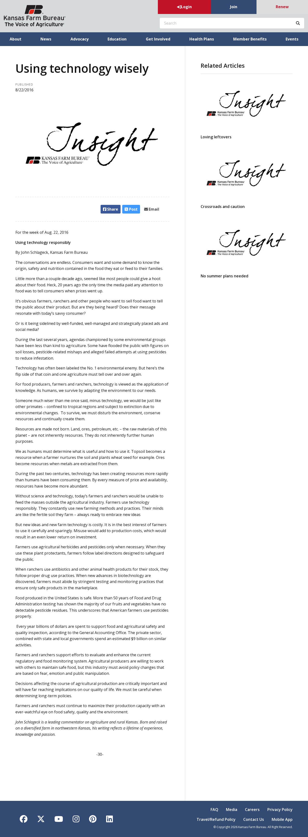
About (15, 39)
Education (117, 39)
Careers (252, 809)
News (45, 39)
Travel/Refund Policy (216, 819)
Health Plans (201, 39)
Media (231, 809)
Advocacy (80, 39)
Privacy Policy (280, 809)
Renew (282, 6)
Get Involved (158, 39)
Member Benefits (250, 39)
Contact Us (253, 819)
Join (233, 6)
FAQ (214, 809)
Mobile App (282, 819)
